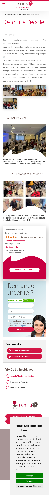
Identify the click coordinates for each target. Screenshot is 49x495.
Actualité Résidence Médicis (22, 376)
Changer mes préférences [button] (29, 486)
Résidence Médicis (9, 15)
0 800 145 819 (15, 300)
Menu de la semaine (18, 388)
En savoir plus (20, 325)
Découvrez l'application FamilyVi (24, 416)
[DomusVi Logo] (24, 4)
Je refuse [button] (29, 481)
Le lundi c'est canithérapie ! (26, 174)
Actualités (22, 15)
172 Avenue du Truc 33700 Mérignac (17, 251)
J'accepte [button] (29, 476)
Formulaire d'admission (21, 356)
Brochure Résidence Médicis (23, 351)
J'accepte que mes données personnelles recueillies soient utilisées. (20, 323)
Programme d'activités (19, 382)
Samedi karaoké (16, 117)
